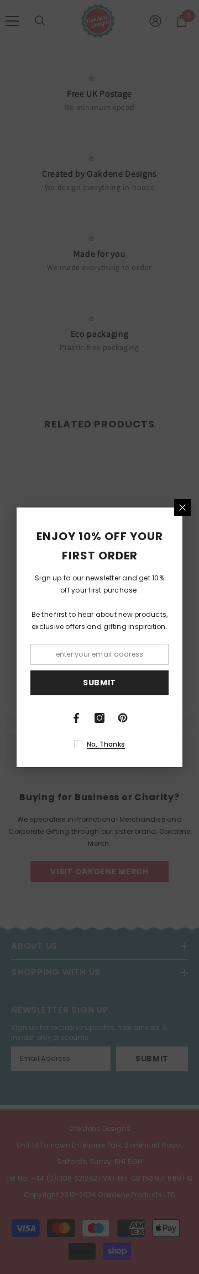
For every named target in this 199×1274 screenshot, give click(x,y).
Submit (99, 682)
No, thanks (106, 744)
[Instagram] (99, 717)
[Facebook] (76, 717)
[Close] (182, 507)
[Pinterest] (122, 717)
